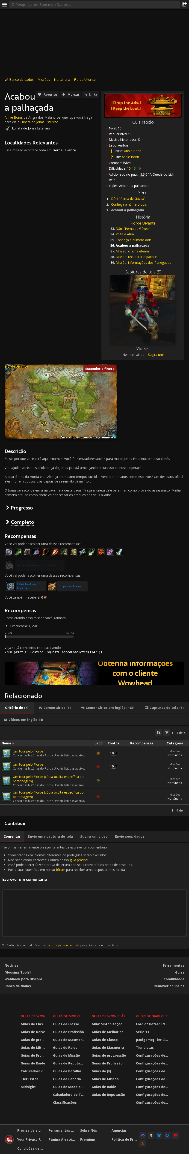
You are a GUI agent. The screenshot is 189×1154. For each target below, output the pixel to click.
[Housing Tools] (18, 972)
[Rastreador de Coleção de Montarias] (94, 673)
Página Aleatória (63, 1139)
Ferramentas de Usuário (63, 1130)
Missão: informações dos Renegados (143, 262)
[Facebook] (167, 1135)
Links (93, 94)
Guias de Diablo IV (152, 1016)
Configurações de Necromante (152, 1071)
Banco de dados (21, 79)
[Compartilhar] (184, 4)
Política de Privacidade (125, 1139)
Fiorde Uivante (85, 79)
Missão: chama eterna (132, 251)
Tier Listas (29, 1079)
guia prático (78, 860)
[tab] (17, 707)
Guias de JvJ (101, 1071)
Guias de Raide (33, 1063)
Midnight (28, 1087)
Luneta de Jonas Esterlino (39, 122)
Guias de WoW (33, 1016)
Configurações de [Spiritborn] (152, 1102)
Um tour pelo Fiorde (28, 751)
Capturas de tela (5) (143, 272)
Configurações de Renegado (152, 1087)
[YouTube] (175, 1135)
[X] (151, 1135)
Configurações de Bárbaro (152, 1055)
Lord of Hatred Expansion (152, 1024)
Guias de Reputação (69, 1063)
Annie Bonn (132, 151)
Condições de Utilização (31, 1148)
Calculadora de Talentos (34, 1071)
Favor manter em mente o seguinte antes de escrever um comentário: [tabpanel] (67, 896)
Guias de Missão (66, 1055)
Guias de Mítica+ (34, 1047)
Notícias (11, 965)
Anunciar (119, 1130)
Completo (22, 521)
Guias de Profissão (34, 1055)
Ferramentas (173, 965)
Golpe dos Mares (70, 586)
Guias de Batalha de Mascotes (69, 1071)
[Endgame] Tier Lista (152, 1039)
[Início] (9, 1143)
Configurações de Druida (152, 1063)
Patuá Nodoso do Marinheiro (28, 586)
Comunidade (174, 979)
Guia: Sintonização (107, 1024)
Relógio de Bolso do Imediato (36, 565)
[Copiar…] (158, 732)
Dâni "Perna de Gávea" (128, 198)
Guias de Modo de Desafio (69, 1087)
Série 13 (142, 1032)
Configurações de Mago (152, 1094)
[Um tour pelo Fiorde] (6, 753)
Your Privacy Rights (31, 1139)
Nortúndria (62, 79)
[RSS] (142, 1143)
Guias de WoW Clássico (111, 1016)
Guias (179, 972)
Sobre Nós (88, 1130)
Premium (87, 1139)
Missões (44, 79)
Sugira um (155, 354)
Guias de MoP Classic (69, 1016)
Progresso (22, 507)
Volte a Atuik (125, 234)
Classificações (65, 1102)
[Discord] (142, 1135)
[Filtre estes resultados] (166, 732)
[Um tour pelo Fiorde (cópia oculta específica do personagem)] (6, 780)
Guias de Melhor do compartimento (111, 1032)
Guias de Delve (33, 1032)
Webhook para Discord (23, 979)
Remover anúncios (169, 986)
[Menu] (4, 4)
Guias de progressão (34, 1039)
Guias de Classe (34, 1024)
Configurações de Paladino (152, 1079)
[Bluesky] (159, 1135)
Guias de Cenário (67, 1079)
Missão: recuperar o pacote (136, 257)
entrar (46, 945)
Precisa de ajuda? (31, 1130)
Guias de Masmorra (69, 1039)
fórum (60, 869)
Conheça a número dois (129, 204)
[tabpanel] (94, 771)
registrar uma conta (67, 945)
